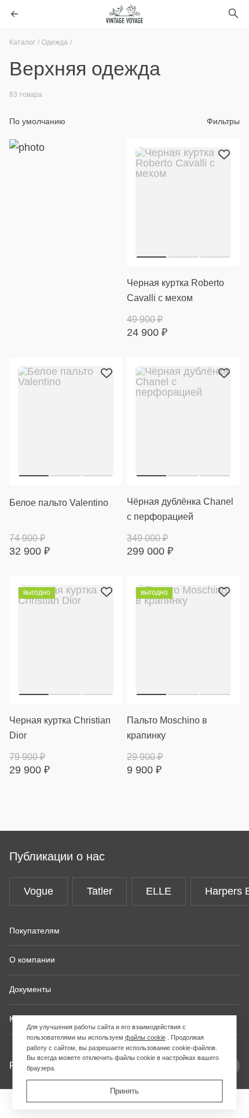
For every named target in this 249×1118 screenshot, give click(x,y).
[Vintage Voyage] (124, 14)
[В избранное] (224, 154)
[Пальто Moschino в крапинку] (183, 640)
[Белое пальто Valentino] (65, 421)
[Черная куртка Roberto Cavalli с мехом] (183, 202)
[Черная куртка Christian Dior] (65, 640)
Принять (124, 1091)
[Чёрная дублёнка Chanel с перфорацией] (183, 421)
